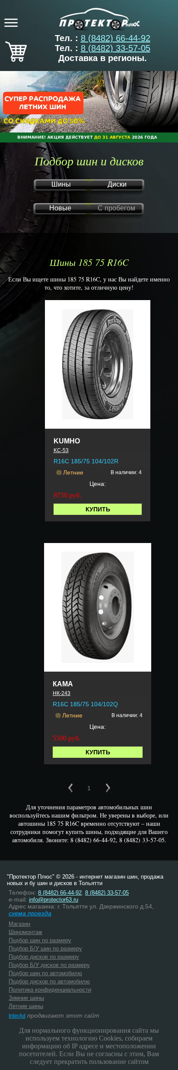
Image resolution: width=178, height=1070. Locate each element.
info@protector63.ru (53, 899)
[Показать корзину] (16, 59)
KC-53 (61, 450)
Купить (98, 509)
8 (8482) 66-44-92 (115, 38)
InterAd (17, 1016)
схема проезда (30, 913)
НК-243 (61, 693)
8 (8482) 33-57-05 (115, 48)
